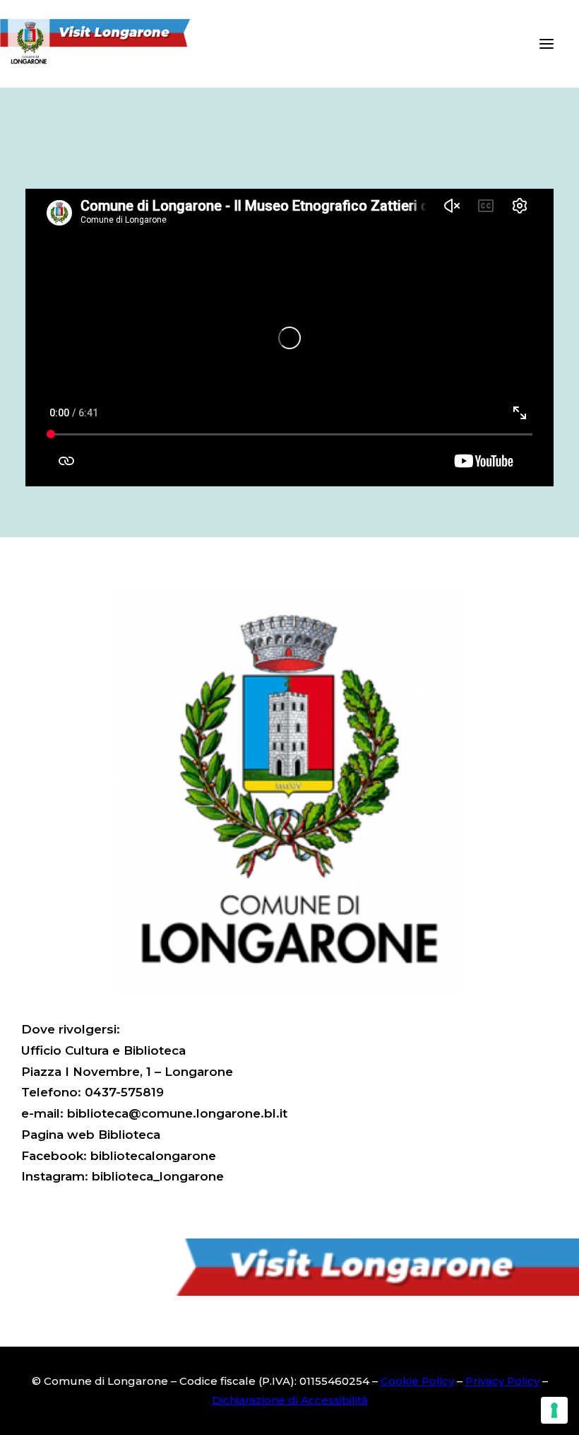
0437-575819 (124, 1092)
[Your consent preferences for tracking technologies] (554, 1410)
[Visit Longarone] (103, 44)
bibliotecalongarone (153, 1156)
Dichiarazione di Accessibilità (290, 1400)
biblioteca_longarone (158, 1176)
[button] (546, 44)
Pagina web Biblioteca (90, 1135)
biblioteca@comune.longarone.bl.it (177, 1113)
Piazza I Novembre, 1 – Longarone (127, 1072)
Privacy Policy (502, 1381)
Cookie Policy (417, 1381)
